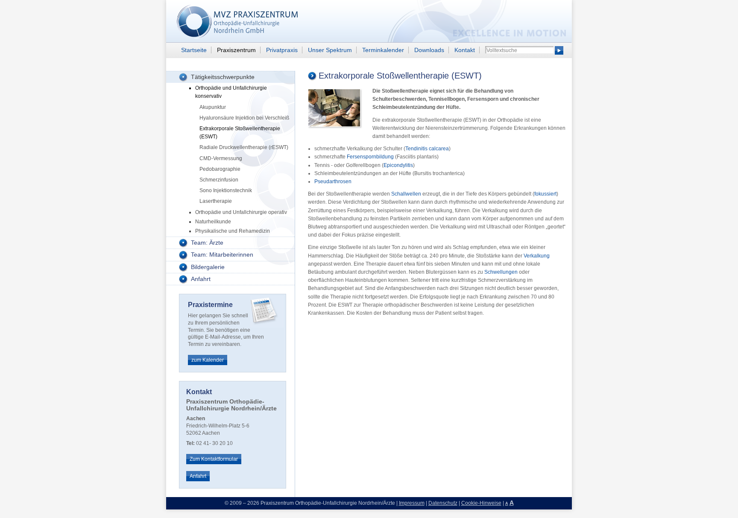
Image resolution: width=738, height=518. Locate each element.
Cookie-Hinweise (481, 503)
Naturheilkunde (213, 222)
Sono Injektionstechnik (225, 190)
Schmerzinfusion (218, 180)
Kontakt (464, 50)
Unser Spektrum (330, 50)
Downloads (429, 50)
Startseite (194, 50)
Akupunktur (212, 107)
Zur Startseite (226, 21)
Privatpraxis (282, 50)
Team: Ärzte (207, 242)
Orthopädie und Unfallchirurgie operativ (241, 212)
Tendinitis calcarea (427, 149)
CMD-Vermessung (220, 158)
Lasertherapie (215, 201)
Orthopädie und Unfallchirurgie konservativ (231, 92)
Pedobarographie (219, 169)
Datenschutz (442, 503)
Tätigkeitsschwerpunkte (223, 76)
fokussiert (545, 194)
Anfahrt (201, 278)
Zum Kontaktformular (214, 459)
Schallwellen (406, 194)
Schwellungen (501, 272)
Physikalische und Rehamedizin (232, 231)
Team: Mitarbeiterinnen (222, 254)
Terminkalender (383, 50)
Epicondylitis (398, 165)
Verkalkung (537, 256)
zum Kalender (207, 360)
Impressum (412, 503)
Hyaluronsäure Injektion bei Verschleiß (244, 118)
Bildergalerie (208, 266)
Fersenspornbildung (370, 157)
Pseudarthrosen (332, 181)
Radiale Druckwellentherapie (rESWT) (243, 147)
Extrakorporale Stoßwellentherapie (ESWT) (239, 133)
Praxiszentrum (236, 50)
